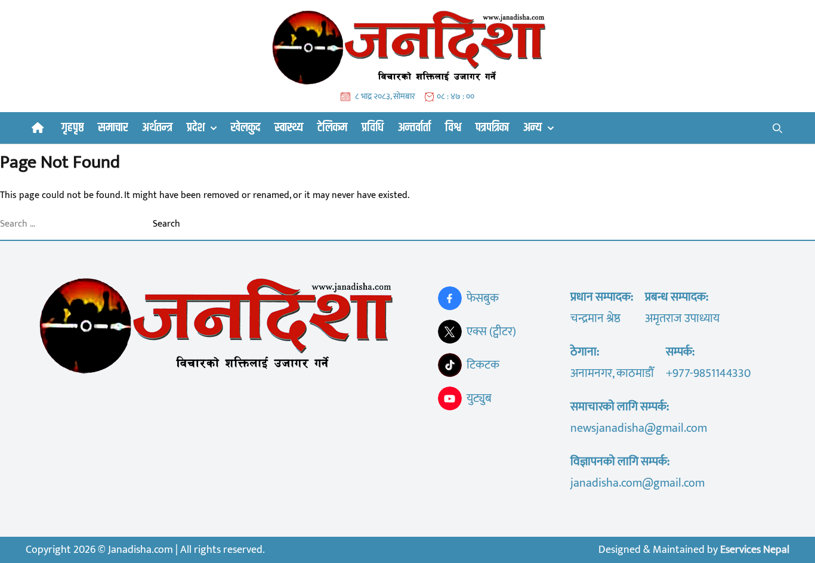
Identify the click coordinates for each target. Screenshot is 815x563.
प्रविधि (373, 127)
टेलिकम (332, 127)
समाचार (113, 127)
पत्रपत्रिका (492, 127)
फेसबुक (483, 298)
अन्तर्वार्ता (414, 127)
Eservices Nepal (754, 550)
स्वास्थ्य (288, 127)
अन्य (532, 128)
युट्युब (479, 398)
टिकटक (483, 365)
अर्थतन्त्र (157, 127)
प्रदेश (196, 128)
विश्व (453, 127)
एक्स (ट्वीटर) (491, 331)
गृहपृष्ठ (72, 127)
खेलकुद (245, 127)
